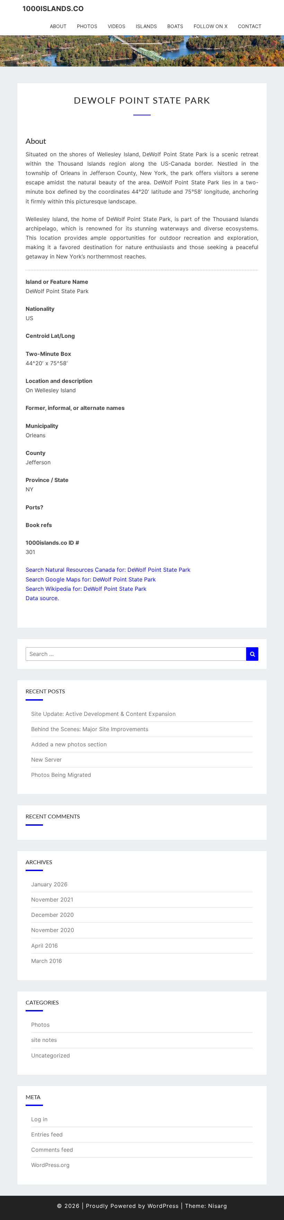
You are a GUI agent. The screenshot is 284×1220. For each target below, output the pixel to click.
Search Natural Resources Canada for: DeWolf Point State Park (108, 569)
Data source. (42, 598)
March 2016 (46, 960)
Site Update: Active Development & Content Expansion (103, 713)
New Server (46, 759)
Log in (39, 1119)
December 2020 (52, 914)
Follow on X (211, 26)
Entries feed (47, 1134)
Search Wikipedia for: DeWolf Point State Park (86, 588)
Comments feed (52, 1149)
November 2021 (52, 899)
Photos (87, 26)
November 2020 (52, 930)
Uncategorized (50, 1055)
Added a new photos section (69, 744)
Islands (146, 26)
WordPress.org (50, 1164)
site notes (44, 1039)
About (58, 26)
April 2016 (44, 945)
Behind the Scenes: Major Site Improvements (89, 729)
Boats (175, 26)
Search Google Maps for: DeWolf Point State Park (91, 579)
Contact (249, 26)
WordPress (163, 1205)
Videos (116, 26)
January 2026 (49, 884)
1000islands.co (53, 9)
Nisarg (217, 1205)
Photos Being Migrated (61, 774)
